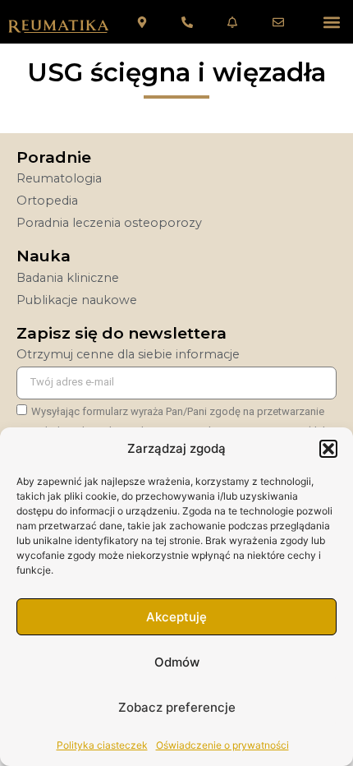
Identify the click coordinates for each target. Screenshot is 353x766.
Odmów (176, 662)
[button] (328, 449)
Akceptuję (176, 617)
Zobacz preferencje (177, 707)
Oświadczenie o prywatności (222, 745)
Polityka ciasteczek (102, 745)
